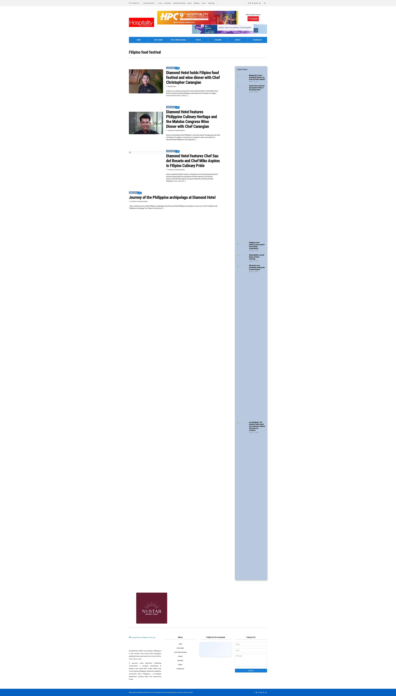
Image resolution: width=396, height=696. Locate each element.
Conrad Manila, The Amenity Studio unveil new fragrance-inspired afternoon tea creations (257, 426)
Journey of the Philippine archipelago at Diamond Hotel (172, 197)
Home (160, 3)
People (189, 3)
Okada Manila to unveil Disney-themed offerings (256, 257)
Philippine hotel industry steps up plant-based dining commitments (257, 245)
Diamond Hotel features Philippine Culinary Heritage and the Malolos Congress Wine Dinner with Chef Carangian (191, 119)
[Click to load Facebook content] (216, 649)
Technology (211, 3)
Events (204, 3)
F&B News (197, 3)
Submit (251, 670)
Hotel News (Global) (179, 3)
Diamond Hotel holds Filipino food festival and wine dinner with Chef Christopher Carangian (193, 77)
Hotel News (167, 3)
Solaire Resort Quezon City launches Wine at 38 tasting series (256, 88)
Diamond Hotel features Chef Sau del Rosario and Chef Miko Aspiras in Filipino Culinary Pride (193, 161)
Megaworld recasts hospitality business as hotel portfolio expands (257, 77)
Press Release (172, 86)
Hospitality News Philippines (176, 130)
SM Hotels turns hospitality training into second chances (257, 267)
